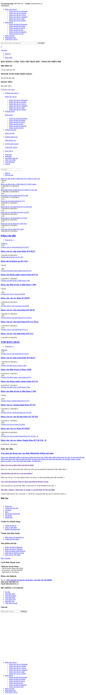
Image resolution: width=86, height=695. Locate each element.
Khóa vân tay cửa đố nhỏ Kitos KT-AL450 (19, 417)
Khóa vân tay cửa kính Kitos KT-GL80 (14, 218)
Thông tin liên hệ (10, 525)
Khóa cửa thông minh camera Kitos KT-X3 (19, 275)
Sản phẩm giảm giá (11, 158)
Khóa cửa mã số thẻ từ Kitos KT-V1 (13, 201)
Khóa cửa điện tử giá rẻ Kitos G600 (16, 369)
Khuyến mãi (9, 175)
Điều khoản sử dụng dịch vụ (14, 537)
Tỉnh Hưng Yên (10, 599)
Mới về (7, 173)
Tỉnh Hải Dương (10, 596)
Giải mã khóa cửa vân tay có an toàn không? (17, 473)
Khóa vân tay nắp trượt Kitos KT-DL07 (18, 251)
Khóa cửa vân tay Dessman (18, 11)
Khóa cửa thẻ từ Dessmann (18, 24)
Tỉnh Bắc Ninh (10, 594)
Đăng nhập (8, 57)
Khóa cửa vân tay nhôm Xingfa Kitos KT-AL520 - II (23, 440)
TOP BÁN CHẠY (11, 39)
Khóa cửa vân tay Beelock (14, 549)
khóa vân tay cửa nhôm (13, 555)
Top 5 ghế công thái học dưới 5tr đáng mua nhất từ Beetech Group (24, 481)
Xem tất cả (5, 5)
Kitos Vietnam (5, 558)
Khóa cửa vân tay (11, 9)
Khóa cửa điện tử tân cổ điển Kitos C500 (18, 285)
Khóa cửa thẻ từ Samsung (17, 32)
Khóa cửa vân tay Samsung (18, 17)
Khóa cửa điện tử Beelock (13, 547)
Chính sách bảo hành (12, 539)
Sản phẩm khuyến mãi (12, 514)
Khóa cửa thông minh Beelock (15, 551)
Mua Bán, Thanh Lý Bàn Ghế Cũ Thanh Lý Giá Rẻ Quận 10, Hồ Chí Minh (28, 490)
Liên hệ (7, 164)
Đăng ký (8, 54)
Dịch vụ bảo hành (11, 527)
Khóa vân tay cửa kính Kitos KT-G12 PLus (19, 322)
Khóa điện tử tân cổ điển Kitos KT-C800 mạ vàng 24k (19, 190)
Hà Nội (7, 592)
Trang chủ (8, 154)
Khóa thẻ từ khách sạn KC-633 (14, 261)
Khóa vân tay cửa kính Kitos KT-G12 (17, 333)
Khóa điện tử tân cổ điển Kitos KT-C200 (14, 195)
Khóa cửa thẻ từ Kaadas (17, 26)
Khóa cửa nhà (9, 35)
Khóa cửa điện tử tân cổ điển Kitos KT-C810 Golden (18, 184)
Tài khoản (8, 515)
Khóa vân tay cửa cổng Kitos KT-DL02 (18, 310)
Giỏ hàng (8, 510)
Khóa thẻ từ (9, 22)
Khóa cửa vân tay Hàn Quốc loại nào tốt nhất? (17, 465)
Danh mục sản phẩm (7, 89)
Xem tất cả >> (9, 240)
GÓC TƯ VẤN (10, 160)
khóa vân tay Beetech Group (14, 553)
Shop (6, 512)
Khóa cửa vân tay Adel (17, 19)
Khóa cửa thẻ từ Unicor (17, 28)
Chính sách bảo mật (11, 508)
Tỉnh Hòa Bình (10, 597)
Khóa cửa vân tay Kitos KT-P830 (15, 298)
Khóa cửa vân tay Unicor (17, 15)
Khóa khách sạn (10, 37)
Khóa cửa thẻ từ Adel (16, 34)
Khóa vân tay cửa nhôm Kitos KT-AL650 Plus (16, 207)
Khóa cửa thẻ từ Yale (16, 30)
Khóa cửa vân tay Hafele (17, 20)
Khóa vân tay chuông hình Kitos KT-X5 (18, 405)
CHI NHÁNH (10, 162)
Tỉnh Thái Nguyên (11, 603)
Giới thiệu (8, 156)
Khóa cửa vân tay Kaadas (17, 13)
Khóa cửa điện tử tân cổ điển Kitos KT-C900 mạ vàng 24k (20, 178)
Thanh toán (9, 517)
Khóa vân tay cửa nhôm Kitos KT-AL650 (15, 212)
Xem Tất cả (9, 151)
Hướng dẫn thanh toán (12, 529)
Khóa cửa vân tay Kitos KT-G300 (12, 229)
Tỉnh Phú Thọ (9, 601)
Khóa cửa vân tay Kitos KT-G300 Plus (14, 223)
